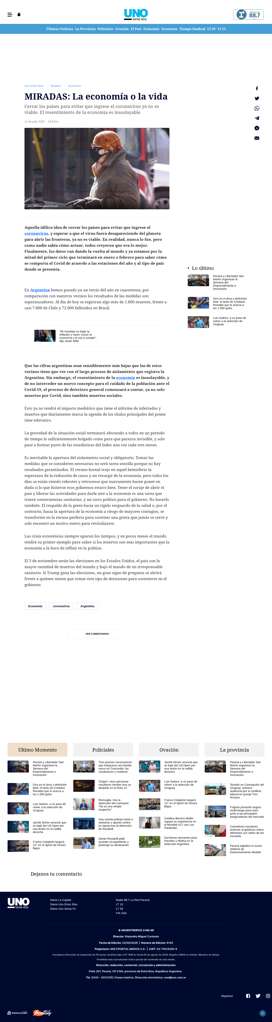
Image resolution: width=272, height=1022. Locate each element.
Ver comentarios (97, 633)
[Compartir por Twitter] (257, 98)
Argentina (40, 290)
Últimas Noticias (59, 28)
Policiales (105, 28)
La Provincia (85, 28)
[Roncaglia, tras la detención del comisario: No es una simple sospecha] (103, 804)
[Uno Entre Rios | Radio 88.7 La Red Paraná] (247, 14)
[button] (10, 15)
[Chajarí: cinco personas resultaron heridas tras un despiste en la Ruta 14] (103, 786)
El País (136, 28)
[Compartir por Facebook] (257, 88)
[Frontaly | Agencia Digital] (39, 1013)
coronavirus (36, 233)
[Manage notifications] (262, 1013)
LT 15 (221, 28)
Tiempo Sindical (192, 28)
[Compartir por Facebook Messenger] (257, 128)
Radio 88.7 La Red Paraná (133, 900)
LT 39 (211, 28)
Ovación (122, 28)
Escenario (169, 28)
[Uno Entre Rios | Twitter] (258, 996)
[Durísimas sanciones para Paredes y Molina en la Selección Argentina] (169, 842)
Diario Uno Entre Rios (63, 904)
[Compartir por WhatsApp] (257, 108)
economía (125, 377)
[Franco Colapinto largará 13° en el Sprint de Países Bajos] (37, 846)
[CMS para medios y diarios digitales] (17, 1013)
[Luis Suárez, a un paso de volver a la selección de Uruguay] (218, 322)
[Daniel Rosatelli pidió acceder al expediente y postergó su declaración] (103, 843)
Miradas (56, 85)
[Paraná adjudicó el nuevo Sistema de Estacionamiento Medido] (234, 850)
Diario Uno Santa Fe (63, 908)
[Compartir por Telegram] (257, 118)
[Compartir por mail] (257, 138)
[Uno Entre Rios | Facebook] (248, 996)
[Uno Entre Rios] (136, 14)
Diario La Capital (60, 900)
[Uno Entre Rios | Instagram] (268, 996)
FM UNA (121, 913)
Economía (151, 28)
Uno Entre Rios (34, 85)
